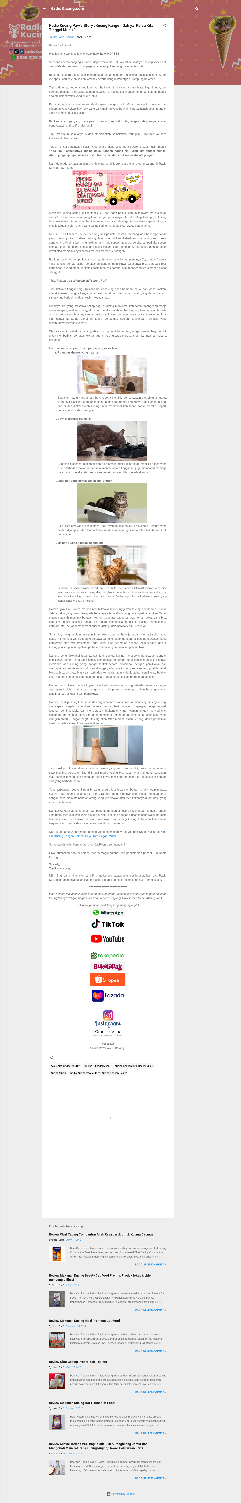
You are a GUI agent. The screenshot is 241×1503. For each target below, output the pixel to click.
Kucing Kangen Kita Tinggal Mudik (134, 1066)
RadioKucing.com (67, 8)
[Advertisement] (187, 71)
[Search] (197, 9)
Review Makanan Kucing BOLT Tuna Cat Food (82, 1403)
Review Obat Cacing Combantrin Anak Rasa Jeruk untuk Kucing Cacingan (102, 1234)
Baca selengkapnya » (151, 1264)
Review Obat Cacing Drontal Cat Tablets (78, 1362)
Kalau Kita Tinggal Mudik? (65, 1066)
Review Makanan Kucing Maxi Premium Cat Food (84, 1321)
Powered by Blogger (123, 1493)
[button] (164, 26)
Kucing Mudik (58, 1073)
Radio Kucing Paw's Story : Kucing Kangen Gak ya (98, 1073)
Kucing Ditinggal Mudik (97, 1066)
